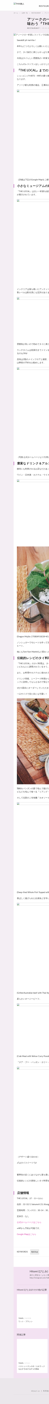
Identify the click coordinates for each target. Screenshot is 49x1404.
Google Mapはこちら (26, 1234)
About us (35, 1391)
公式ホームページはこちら (29, 1222)
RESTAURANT (33, 28)
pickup (35, 1252)
